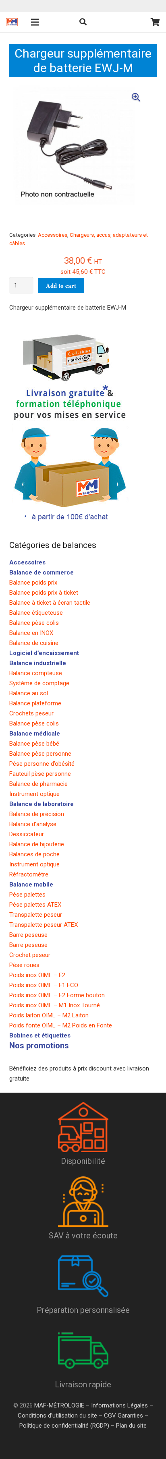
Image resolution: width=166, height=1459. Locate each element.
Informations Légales (119, 1405)
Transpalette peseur (35, 914)
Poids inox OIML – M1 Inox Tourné (54, 1005)
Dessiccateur (26, 834)
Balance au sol (28, 693)
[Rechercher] (83, 22)
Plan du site (130, 1425)
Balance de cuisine (33, 643)
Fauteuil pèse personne (40, 773)
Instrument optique (34, 794)
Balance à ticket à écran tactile (49, 602)
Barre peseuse (28, 934)
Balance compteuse (35, 673)
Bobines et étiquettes (40, 1035)
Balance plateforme (35, 703)
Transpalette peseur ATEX (43, 924)
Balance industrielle (37, 663)
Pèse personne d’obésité (42, 763)
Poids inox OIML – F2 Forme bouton (57, 995)
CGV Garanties (123, 1415)
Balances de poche (34, 854)
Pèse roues (24, 965)
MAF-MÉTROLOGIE (59, 1405)
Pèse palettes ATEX (35, 904)
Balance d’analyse (32, 824)
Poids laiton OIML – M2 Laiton (49, 1015)
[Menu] (35, 22)
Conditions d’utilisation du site (57, 1415)
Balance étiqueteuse (36, 612)
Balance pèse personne (40, 753)
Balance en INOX (31, 633)
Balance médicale (34, 733)
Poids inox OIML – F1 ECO (43, 985)
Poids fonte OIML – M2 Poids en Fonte (60, 1025)
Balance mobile (31, 884)
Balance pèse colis (34, 622)
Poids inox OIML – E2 (37, 975)
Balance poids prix (33, 582)
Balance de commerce (41, 572)
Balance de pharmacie (38, 783)
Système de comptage (39, 683)
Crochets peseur (31, 713)
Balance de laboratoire (41, 804)
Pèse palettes (27, 894)
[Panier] (155, 22)
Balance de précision (36, 814)
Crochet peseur (29, 955)
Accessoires (52, 234)
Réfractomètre (28, 874)
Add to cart (61, 285)
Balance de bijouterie (36, 844)
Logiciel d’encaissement (44, 653)
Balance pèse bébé (34, 743)
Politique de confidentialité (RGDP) (64, 1425)
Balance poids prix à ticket (43, 592)
